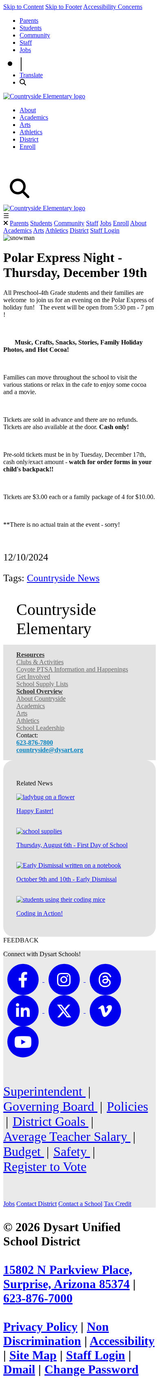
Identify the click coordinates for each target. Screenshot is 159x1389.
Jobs (25, 49)
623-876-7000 (38, 1298)
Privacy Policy (40, 1327)
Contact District (36, 1203)
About (28, 110)
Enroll (27, 146)
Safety (71, 1151)
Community (35, 35)
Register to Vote (44, 1166)
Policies (127, 1106)
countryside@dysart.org (49, 749)
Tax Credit (117, 1203)
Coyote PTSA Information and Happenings (72, 669)
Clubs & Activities (40, 662)
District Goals (50, 1121)
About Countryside (41, 698)
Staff (26, 42)
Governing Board (50, 1106)
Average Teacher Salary (66, 1136)
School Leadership (40, 727)
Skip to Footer (63, 6)
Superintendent (44, 1091)
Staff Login (104, 230)
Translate (31, 75)
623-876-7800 (34, 742)
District (29, 139)
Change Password (91, 1369)
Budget (23, 1151)
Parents (29, 20)
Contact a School (80, 1203)
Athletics (31, 132)
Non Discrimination (56, 1334)
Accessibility (122, 1341)
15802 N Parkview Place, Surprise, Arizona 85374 (67, 1277)
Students (31, 27)
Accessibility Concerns (112, 6)
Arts (25, 124)
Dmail (19, 1369)
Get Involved (33, 676)
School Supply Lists (42, 683)
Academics (34, 117)
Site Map (33, 1355)
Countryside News (63, 578)
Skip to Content (23, 6)
